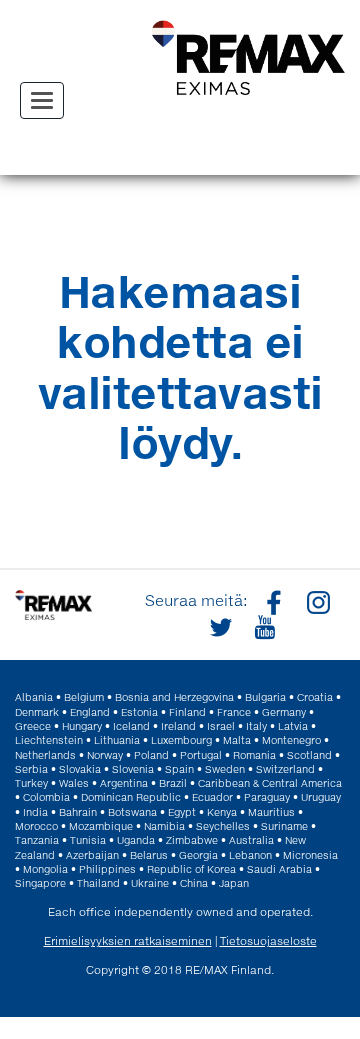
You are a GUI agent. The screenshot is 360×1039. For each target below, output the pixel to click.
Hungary (82, 726)
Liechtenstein (49, 740)
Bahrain (78, 812)
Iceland (131, 726)
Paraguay (267, 797)
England (90, 712)
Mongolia (45, 869)
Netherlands (45, 755)
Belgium (84, 697)
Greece (33, 726)
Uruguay (321, 797)
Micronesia (310, 855)
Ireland (178, 726)
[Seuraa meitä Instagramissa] (316, 601)
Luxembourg (181, 740)
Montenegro (291, 740)
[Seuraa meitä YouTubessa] (262, 626)
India (35, 812)
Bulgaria (265, 697)
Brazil (173, 783)
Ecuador (212, 797)
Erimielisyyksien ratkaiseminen (128, 940)
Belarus (149, 855)
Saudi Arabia (279, 869)
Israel (221, 726)
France (234, 712)
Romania (254, 755)
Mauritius (271, 812)
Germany (284, 712)
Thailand (98, 883)
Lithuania (117, 740)
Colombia (46, 797)
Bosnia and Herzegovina (174, 697)
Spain (179, 769)
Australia (251, 840)
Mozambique (101, 826)
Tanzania (37, 840)
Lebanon (250, 855)
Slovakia (80, 769)
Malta (237, 740)
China (194, 883)
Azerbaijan (92, 855)
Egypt (182, 812)
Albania (34, 697)
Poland (151, 755)
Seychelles (223, 826)
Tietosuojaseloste (268, 940)
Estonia (139, 712)
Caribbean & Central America (270, 783)
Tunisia (88, 840)
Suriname (284, 826)
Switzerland (285, 769)
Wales (74, 783)
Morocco (36, 826)
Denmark (37, 712)
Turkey (31, 783)
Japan (234, 883)
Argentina (124, 783)
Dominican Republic (131, 797)
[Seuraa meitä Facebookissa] (272, 601)
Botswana (132, 812)
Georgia (198, 855)
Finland (187, 712)
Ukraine (150, 883)
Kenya (222, 812)
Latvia (293, 726)
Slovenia (133, 769)
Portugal (201, 755)
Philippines (107, 869)
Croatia (315, 697)
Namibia (164, 826)
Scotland (309, 755)
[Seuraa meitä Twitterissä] (218, 626)
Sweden (225, 769)
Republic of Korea (191, 869)
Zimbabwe (192, 840)
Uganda (136, 840)
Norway (105, 755)
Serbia (31, 769)
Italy (256, 726)
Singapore (40, 883)
